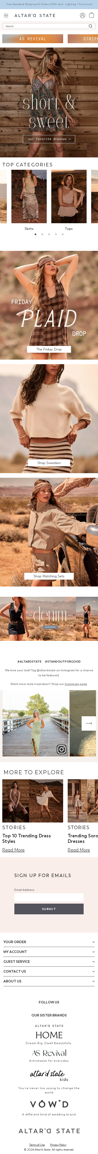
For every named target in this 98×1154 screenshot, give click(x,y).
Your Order (14, 942)
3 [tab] (49, 235)
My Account (15, 952)
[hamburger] (6, 15)
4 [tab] (56, 235)
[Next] (89, 723)
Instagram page (76, 684)
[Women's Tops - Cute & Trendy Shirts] (69, 196)
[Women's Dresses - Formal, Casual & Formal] (49, 102)
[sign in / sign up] (82, 15)
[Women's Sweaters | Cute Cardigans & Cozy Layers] (49, 418)
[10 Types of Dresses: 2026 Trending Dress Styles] (32, 800)
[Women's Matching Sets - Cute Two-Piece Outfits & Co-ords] (49, 531)
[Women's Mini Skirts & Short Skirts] (29, 196)
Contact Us (14, 971)
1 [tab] (35, 235)
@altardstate (46, 670)
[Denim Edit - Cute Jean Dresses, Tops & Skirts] (49, 619)
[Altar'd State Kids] (49, 1074)
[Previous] (9, 723)
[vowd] (49, 1104)
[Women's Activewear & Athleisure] (32, 38)
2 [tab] (42, 235)
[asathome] (49, 1031)
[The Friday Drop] (49, 305)
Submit (49, 909)
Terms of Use (37, 1144)
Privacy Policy (58, 1144)
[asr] (49, 1052)
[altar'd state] (35, 15)
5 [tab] (62, 235)
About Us (12, 981)
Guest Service (16, 962)
